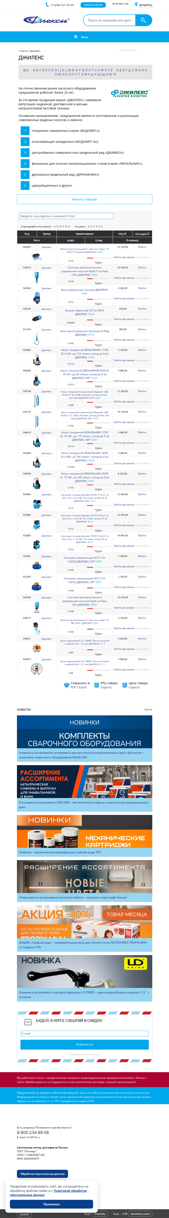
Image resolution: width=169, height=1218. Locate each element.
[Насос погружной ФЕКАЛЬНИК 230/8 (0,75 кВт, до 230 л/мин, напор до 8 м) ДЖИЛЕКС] (36, 489)
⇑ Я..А (66, 226)
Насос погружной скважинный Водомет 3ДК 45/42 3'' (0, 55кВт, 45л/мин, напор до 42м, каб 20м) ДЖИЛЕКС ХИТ (84, 394)
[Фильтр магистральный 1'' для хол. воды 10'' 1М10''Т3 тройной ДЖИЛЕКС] (36, 262)
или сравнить (143, 257)
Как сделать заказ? (127, 50)
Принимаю (51, 1204)
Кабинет (24, 1214)
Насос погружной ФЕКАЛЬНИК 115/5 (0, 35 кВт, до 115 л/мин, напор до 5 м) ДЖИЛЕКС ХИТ (84, 436)
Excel (82, 687)
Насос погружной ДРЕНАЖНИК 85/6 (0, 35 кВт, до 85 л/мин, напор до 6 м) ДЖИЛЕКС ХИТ (84, 374)
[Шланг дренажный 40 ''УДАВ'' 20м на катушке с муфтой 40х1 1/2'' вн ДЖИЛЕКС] (36, 674)
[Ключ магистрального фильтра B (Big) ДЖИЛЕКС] (36, 344)
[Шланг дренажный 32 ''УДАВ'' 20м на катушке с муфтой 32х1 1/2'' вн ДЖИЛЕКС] (36, 654)
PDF (73, 687)
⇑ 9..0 (99, 226)
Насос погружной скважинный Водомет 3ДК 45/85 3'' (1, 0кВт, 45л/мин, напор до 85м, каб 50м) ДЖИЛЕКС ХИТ (85, 415)
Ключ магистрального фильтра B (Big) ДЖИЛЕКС (84, 333)
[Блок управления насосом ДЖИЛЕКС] (36, 303)
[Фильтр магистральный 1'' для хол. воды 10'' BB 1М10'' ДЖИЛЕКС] (36, 633)
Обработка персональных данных (42, 1174)
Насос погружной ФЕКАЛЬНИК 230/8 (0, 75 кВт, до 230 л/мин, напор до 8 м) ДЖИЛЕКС (84, 477)
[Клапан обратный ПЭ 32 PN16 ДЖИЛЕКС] (36, 324)
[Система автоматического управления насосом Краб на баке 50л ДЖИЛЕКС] (36, 612)
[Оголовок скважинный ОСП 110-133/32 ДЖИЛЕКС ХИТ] (36, 592)
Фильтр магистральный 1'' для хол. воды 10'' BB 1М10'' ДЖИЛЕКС (84, 621)
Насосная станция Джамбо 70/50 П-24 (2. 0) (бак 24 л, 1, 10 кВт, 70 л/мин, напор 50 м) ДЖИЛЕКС (84, 539)
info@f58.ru (33, 1137)
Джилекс (47, 247)
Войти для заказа (124, 257)
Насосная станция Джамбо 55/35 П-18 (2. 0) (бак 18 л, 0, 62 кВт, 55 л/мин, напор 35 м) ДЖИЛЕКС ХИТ (84, 497)
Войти (142, 247)
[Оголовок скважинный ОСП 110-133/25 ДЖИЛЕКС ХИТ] (36, 571)
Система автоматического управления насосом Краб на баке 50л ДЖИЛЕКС (84, 601)
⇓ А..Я (57, 226)
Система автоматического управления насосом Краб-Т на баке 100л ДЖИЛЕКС (84, 271)
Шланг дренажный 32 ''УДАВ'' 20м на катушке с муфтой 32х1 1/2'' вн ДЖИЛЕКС (84, 642)
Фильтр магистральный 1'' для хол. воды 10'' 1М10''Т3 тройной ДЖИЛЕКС (84, 250)
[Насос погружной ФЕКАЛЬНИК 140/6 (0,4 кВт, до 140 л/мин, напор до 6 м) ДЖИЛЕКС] (36, 468)
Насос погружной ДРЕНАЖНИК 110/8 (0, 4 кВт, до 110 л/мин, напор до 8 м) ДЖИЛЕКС (84, 353)
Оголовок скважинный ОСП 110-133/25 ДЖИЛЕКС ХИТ (85, 559)
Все (26, 70)
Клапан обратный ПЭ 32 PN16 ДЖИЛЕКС (84, 312)
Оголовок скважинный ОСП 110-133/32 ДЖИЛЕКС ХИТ (85, 580)
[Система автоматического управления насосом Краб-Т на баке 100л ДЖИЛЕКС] (36, 283)
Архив (148, 709)
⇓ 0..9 (91, 226)
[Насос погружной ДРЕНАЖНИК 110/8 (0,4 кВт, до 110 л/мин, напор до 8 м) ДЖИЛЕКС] (36, 365)
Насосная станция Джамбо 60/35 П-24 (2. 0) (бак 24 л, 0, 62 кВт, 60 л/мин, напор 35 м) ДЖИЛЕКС (84, 518)
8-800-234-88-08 (33, 1132)
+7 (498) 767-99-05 (62, 5)
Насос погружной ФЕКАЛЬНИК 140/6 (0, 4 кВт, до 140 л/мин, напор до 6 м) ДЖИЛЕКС (84, 456)
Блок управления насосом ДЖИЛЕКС (84, 290)
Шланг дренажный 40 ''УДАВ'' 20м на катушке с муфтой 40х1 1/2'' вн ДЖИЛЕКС (84, 663)
